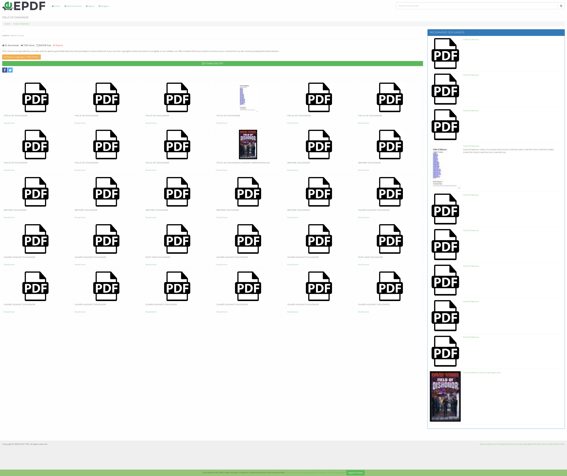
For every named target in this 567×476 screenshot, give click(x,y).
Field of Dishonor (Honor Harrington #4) (482, 372)
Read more (9, 123)
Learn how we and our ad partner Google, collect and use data (316, 472)
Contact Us (545, 444)
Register (105, 6)
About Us (484, 444)
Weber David (17, 35)
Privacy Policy (496, 444)
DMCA (535, 444)
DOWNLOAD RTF (213, 63)
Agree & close (355, 472)
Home (57, 6)
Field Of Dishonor (471, 146)
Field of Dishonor (21, 24)
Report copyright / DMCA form (22, 57)
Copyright (526, 444)
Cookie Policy (558, 444)
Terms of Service (512, 444)
